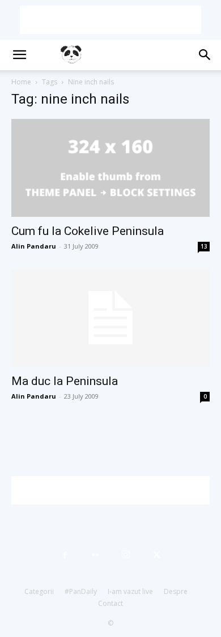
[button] (19, 55)
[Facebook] (64, 555)
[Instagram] (125, 555)
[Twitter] (156, 555)
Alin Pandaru (33, 246)
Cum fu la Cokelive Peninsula (87, 231)
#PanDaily (81, 591)
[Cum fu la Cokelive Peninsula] (110, 168)
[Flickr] (95, 555)
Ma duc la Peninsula (64, 381)
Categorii (39, 591)
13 (204, 246)
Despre (176, 591)
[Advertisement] (110, 20)
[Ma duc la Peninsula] (110, 318)
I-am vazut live (130, 591)
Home (21, 82)
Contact (110, 603)
